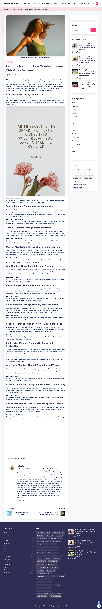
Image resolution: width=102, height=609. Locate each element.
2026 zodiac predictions (58, 532)
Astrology (9, 62)
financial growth (53, 549)
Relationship (76, 134)
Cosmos (74, 116)
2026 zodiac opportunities (43, 532)
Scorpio (74, 141)
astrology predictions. (78, 172)
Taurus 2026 (76, 181)
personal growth (52, 564)
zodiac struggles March (55, 596)
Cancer (74, 109)
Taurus (74, 148)
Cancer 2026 (90, 172)
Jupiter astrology (77, 175)
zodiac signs (57, 585)
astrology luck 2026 (55, 541)
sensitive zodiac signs (58, 576)
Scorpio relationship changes (44, 576)
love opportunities (41, 561)
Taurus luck (48, 579)
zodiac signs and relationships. (44, 590)
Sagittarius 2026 (77, 178)
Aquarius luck (50, 535)
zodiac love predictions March (44, 585)
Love (73, 130)
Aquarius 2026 (76, 169)
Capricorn (75, 113)
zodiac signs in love (77, 187)
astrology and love (41, 538)
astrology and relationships (55, 538)
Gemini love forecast (53, 552)
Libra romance (56, 558)
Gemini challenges (41, 552)
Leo (73, 123)
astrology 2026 (86, 169)
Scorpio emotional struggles (43, 573)
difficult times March (41, 549)
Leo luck (39, 558)
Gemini (74, 120)
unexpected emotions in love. (44, 582)
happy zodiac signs (41, 555)
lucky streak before (53, 561)
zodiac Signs (76, 155)
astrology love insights (42, 541)
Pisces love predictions (42, 567)
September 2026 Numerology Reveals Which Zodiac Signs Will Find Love (87, 46)
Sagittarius (75, 137)
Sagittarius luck (40, 570)
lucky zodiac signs (88, 175)
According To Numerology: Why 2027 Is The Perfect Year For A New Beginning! (87, 72)
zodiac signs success (42, 596)
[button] (21, 500)
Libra (73, 127)
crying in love (55, 547)
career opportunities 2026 (43, 547)
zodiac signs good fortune (79, 184)
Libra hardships (47, 558)
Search (75, 25)
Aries (73, 102)
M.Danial (20, 466)
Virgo (73, 151)
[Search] (93, 30)
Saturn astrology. (88, 178)
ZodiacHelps (11, 3)
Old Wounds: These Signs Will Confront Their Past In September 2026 (87, 85)
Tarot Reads (76, 144)
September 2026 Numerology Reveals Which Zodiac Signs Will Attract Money (87, 59)
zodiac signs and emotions (43, 587)
